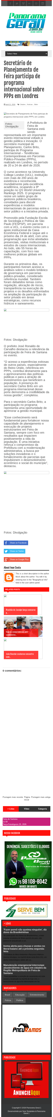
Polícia (8, 1000)
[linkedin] (43, 3)
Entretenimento (37, 995)
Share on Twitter (17, 551)
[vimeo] (23, 3)
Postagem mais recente (13, 797)
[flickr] (30, 3)
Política (19, 1000)
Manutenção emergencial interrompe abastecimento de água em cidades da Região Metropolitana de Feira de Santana (24, 969)
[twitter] (17, 3)
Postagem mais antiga (40, 797)
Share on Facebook (18, 543)
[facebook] (10, 3)
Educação (20, 995)
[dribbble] (36, 3)
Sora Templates (28, 1111)
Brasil (7, 995)
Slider (36, 104)
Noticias (30, 104)
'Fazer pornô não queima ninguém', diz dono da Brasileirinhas (25, 931)
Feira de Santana (10, 819)
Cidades (23, 104)
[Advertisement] (26, 766)
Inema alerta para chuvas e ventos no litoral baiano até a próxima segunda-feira (24, 949)
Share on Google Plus (19, 559)
